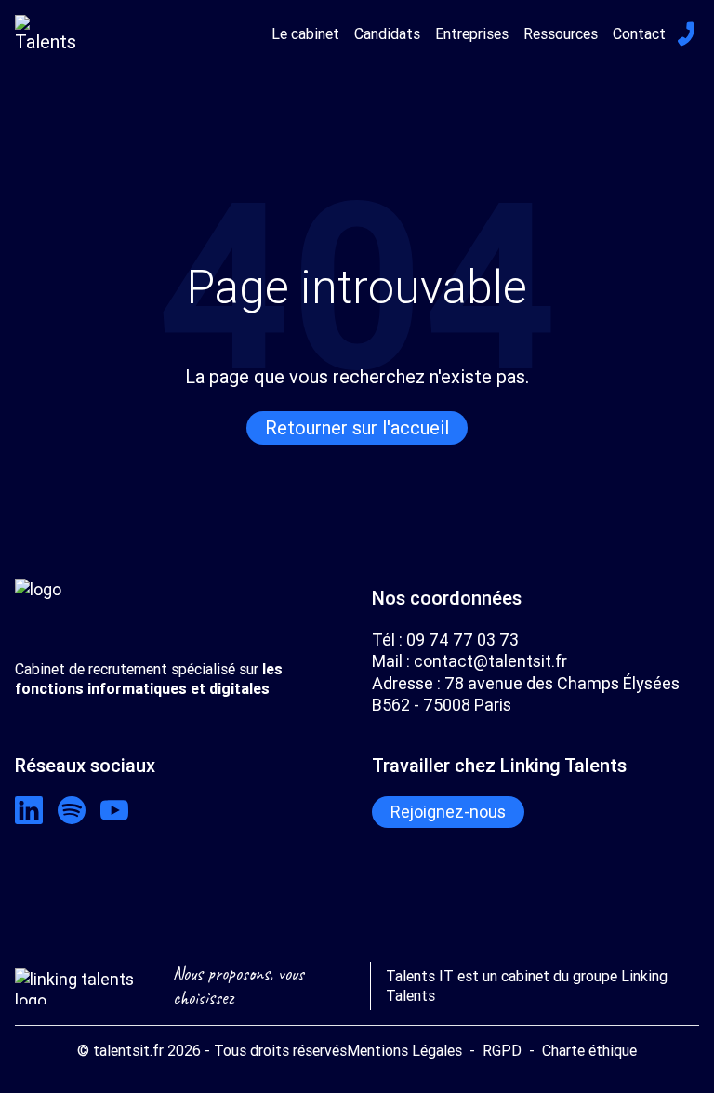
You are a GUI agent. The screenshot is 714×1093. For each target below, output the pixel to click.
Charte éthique (589, 1050)
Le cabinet (305, 33)
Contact (639, 33)
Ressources (560, 33)
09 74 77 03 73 (462, 639)
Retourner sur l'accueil (357, 427)
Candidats (387, 33)
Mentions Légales (404, 1050)
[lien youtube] (114, 810)
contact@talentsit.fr (490, 661)
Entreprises (472, 33)
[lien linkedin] (29, 810)
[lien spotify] (72, 810)
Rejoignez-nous (448, 811)
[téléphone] (686, 33)
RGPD (502, 1050)
